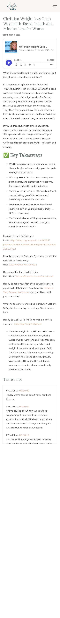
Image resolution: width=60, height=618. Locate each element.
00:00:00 (24, 390)
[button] (55, 5)
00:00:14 (24, 435)
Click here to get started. (28, 324)
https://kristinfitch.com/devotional (34, 276)
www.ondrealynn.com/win (23, 264)
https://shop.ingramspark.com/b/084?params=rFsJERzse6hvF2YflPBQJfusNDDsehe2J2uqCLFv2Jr (29, 244)
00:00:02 (24, 406)
